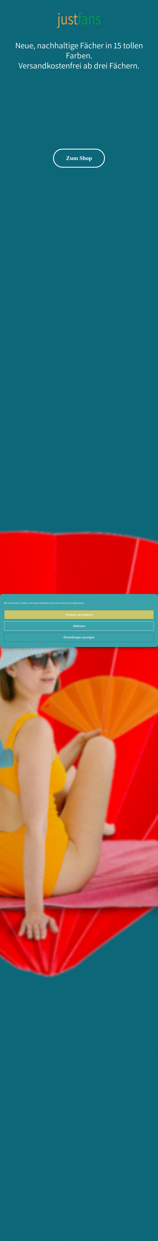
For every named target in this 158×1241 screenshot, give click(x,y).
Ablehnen (79, 626)
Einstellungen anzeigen (79, 637)
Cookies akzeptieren (79, 614)
